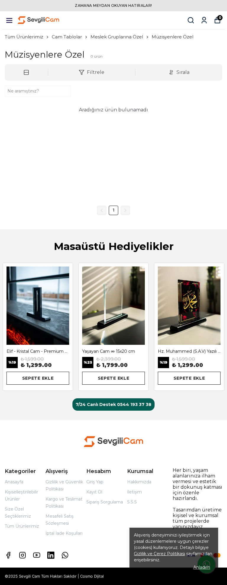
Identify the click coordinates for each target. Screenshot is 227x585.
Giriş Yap (94, 482)
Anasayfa (14, 482)
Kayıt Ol (94, 492)
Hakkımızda (139, 482)
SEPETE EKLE (38, 378)
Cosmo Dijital (92, 576)
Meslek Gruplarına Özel (116, 37)
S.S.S (132, 502)
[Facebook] (8, 555)
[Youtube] (36, 555)
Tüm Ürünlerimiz (24, 37)
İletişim (134, 492)
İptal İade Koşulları (64, 533)
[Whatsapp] (65, 555)
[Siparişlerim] (204, 20)
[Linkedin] (50, 555)
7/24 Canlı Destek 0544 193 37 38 (113, 404)
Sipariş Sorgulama (104, 502)
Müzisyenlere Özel (172, 37)
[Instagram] (22, 555)
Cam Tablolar (67, 37)
